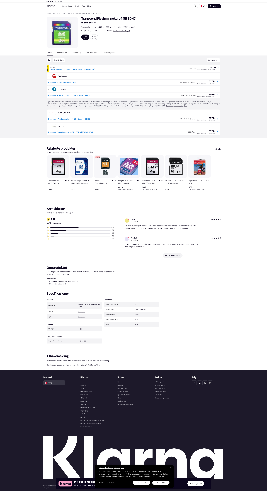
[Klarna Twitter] (204, 382)
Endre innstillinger (106, 483)
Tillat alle (161, 483)
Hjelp (89, 6)
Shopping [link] (56, 13)
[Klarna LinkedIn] (199, 382)
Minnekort (131, 27)
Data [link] (63, 13)
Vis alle (218, 149)
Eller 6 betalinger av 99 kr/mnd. (206, 96)
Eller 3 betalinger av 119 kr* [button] (126, 189)
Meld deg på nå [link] (196, 483)
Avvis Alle (142, 483)
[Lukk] (170, 467)
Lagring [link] (69, 13)
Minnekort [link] (98, 13)
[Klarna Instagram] (210, 382)
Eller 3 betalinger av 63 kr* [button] (149, 189)
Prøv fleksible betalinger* (121, 31)
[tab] (50, 52)
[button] (203, 6)
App (83, 6)
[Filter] (49, 60)
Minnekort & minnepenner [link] (83, 13)
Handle (77, 6)
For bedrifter (59, 1)
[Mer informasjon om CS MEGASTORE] (49, 113)
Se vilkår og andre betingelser (176, 106)
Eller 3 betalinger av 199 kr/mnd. (206, 69)
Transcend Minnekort (57, 284)
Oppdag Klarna (67, 6)
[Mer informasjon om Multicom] (49, 126)
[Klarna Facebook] (194, 382)
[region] (134, 476)
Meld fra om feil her (94, 365)
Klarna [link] (49, 13)
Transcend (81, 312)
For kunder (49, 1)
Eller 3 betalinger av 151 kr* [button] (197, 189)
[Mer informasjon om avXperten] (49, 89)
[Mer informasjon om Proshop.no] (49, 76)
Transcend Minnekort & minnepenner (63, 281)
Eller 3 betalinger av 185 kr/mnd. (206, 83)
